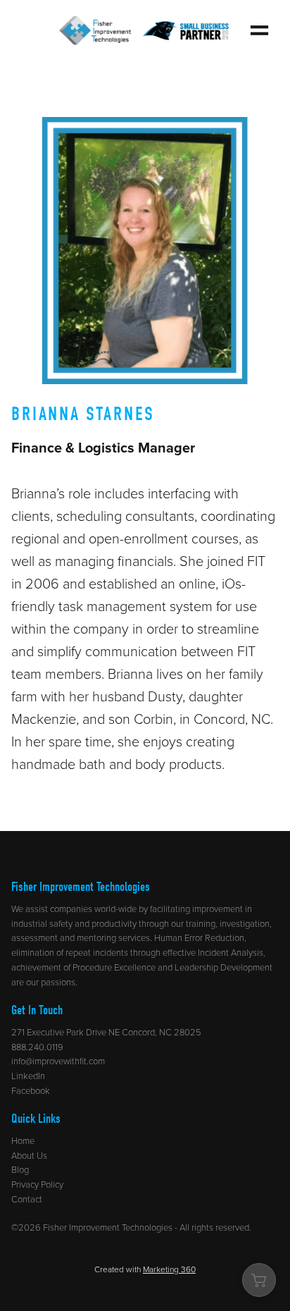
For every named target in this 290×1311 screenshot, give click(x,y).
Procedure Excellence (113, 967)
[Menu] (259, 30)
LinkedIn (28, 1075)
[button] (259, 1280)
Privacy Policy (37, 1184)
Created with (145, 1269)
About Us (29, 1155)
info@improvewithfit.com (58, 1060)
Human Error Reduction (199, 937)
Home (22, 1140)
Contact (26, 1199)
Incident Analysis (230, 952)
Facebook (30, 1090)
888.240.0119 (37, 1046)
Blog (20, 1169)
